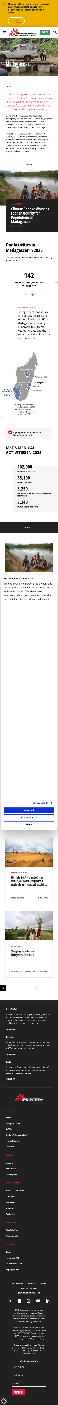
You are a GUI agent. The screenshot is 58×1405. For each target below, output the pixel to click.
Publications (10, 1214)
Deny (29, 824)
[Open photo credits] (51, 71)
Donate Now (10, 1079)
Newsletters (10, 1208)
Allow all (29, 810)
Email (16, 1383)
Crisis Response (11, 1174)
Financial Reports (12, 1140)
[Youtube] (38, 1300)
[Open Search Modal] (55, 32)
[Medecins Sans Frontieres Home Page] (29, 1100)
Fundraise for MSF (12, 1257)
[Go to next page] (36, 987)
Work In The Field (12, 1230)
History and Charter (13, 1123)
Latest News (10, 1196)
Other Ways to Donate (14, 1263)
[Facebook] (19, 1301)
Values (8, 1117)
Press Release (10, 1202)
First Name (18, 1367)
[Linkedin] (47, 1301)
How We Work (11, 1168)
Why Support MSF (12, 1269)
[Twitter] (10, 1301)
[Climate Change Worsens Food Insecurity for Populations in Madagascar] (32, 215)
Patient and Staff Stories (15, 1190)
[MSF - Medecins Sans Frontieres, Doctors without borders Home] (22, 32)
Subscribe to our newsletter (29, 1361)
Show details (40, 803)
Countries (9, 1162)
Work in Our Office (12, 1235)
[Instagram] (28, 1301)
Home (8, 86)
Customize (27, 817)
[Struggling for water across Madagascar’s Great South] (29, 944)
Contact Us (10, 1146)
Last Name (18, 1375)
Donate (45, 32)
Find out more (11, 1029)
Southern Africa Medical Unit (16, 1135)
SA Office (9, 1129)
